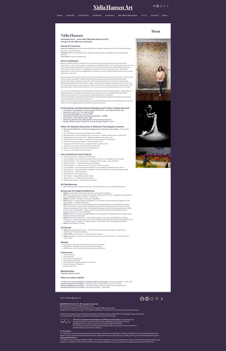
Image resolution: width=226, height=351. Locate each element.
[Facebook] (154, 6)
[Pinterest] (164, 6)
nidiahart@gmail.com (73, 298)
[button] (84, 15)
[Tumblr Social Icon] (167, 6)
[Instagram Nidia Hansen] (161, 6)
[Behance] (157, 6)
